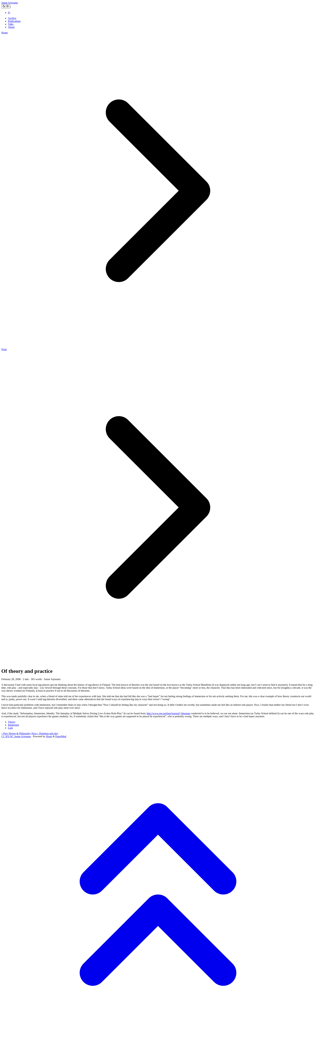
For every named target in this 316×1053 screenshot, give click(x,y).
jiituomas (185, 713)
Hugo (49, 736)
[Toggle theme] (5, 6)
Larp (10, 727)
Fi (9, 12)
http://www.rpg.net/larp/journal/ (163, 713)
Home (4, 32)
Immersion (13, 724)
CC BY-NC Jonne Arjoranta (16, 736)
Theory (11, 722)
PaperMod (60, 736)
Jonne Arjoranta (9, 2)
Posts (4, 349)
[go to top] (158, 1050)
